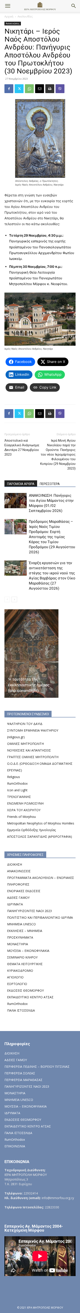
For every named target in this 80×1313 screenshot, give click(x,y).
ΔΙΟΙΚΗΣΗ (14, 864)
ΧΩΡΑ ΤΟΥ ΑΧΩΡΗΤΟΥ (23, 810)
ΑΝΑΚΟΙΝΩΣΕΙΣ (19, 871)
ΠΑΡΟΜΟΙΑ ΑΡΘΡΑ (20, 484)
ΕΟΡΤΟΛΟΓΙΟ (17, 984)
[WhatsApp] (29, 88)
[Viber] (60, 88)
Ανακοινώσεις (13, 23)
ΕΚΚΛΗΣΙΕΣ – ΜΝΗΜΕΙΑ (24, 931)
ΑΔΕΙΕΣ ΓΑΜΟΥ (18, 897)
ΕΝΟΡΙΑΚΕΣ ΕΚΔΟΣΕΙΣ (23, 891)
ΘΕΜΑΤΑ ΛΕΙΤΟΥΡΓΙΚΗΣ (25, 964)
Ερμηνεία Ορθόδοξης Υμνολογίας (31, 830)
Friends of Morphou (21, 817)
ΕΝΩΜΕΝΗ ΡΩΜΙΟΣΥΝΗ (25, 803)
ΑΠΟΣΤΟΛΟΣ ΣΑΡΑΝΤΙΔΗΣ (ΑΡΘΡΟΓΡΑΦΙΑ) (39, 836)
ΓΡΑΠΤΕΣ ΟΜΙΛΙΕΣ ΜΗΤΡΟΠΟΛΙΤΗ (32, 757)
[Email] (39, 88)
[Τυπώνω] (49, 88)
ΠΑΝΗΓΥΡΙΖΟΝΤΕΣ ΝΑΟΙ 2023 (29, 911)
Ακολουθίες (25, 16)
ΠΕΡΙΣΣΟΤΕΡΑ (50, 484)
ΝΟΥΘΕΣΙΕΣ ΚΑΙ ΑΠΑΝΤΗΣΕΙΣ (29, 750)
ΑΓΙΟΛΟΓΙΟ (15, 977)
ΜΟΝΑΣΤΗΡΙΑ (17, 944)
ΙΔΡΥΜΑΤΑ (15, 904)
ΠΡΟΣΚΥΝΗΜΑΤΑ (20, 937)
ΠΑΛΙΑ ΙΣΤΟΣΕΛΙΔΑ (21, 1010)
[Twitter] (19, 88)
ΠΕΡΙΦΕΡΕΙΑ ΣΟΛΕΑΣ (19, 1073)
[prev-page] (7, 599)
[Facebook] (8, 88)
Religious (13, 777)
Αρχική (8, 16)
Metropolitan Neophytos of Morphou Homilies (40, 823)
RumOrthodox (17, 783)
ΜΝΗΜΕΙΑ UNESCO (21, 924)
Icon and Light (17, 790)
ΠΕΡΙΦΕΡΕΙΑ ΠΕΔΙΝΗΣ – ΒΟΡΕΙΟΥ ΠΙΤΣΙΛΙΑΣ (37, 1066)
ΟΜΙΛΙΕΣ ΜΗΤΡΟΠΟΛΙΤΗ (25, 744)
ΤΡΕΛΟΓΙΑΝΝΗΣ (19, 797)
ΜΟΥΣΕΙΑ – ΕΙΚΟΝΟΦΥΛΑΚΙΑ (28, 951)
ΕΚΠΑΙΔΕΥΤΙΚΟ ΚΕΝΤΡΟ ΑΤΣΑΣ (30, 997)
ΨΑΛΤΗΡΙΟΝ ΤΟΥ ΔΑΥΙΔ (24, 724)
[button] (7, 6)
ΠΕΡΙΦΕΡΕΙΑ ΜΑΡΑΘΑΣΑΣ (23, 1080)
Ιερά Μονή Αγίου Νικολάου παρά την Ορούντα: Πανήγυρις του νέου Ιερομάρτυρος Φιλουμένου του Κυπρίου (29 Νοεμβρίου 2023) (58, 454)
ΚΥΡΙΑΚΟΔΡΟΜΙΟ (20, 970)
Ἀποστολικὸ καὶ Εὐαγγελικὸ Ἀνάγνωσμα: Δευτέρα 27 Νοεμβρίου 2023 (22, 447)
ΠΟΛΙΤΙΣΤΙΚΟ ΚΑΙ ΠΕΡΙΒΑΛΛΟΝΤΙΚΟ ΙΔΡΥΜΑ (40, 917)
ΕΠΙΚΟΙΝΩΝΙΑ (14, 1146)
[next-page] (14, 599)
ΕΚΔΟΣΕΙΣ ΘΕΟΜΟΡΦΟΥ (25, 990)
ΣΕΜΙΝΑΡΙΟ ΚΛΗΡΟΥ (22, 957)
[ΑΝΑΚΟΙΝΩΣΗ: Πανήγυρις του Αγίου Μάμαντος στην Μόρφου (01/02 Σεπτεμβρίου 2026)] (15, 500)
